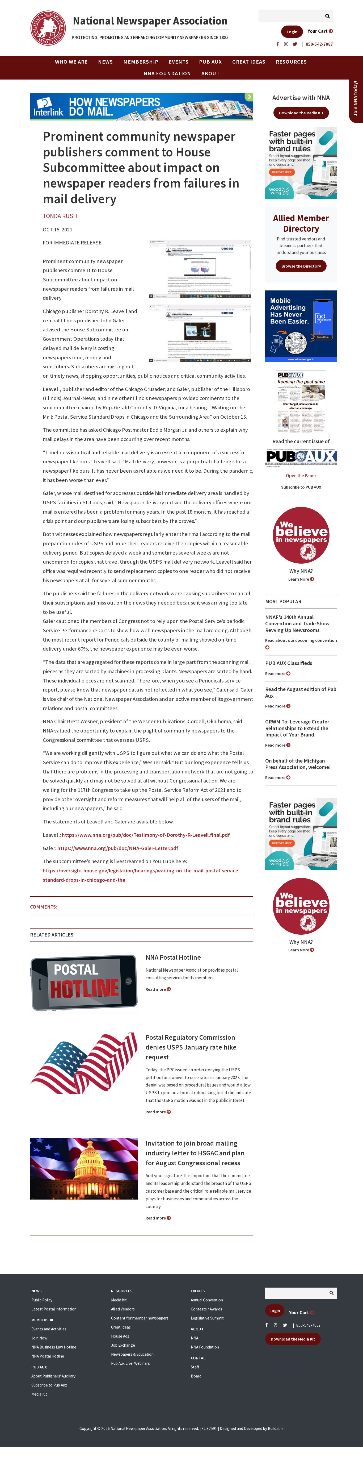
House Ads (120, 1336)
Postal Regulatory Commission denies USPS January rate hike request (191, 1047)
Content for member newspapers (139, 1318)
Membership (140, 61)
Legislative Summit (207, 1318)
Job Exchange (123, 1345)
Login (292, 31)
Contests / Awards (206, 1309)
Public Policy (41, 1299)
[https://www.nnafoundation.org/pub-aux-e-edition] (301, 402)
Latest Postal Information (54, 1309)
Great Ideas (248, 61)
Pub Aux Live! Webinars (130, 1363)
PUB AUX (210, 61)
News (105, 61)
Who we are (71, 61)
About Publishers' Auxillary (53, 1376)
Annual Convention (207, 1299)
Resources (291, 61)
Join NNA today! (355, 98)
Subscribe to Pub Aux (49, 1385)
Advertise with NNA (301, 97)
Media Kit (39, 1394)
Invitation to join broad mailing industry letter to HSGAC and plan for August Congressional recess (195, 1153)
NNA (194, 1338)
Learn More (299, 579)
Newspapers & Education (132, 1354)
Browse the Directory (301, 266)
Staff (195, 1367)
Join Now (39, 1338)
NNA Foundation (167, 73)
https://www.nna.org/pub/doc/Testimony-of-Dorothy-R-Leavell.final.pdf (146, 834)
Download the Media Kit (301, 112)
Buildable (276, 1428)
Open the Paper (301, 475)
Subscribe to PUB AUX (301, 487)
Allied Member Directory (301, 223)
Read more (156, 989)
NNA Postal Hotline (173, 957)
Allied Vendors (123, 1309)
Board (196, 1376)
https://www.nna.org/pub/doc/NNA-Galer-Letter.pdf (117, 848)
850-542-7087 (308, 1325)
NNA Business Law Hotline (53, 1347)
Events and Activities (48, 1328)
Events (179, 61)
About (210, 73)
